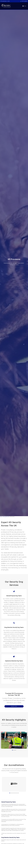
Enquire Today (14, 706)
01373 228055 (24, 1)
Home (1, 516)
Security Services (6, 516)
